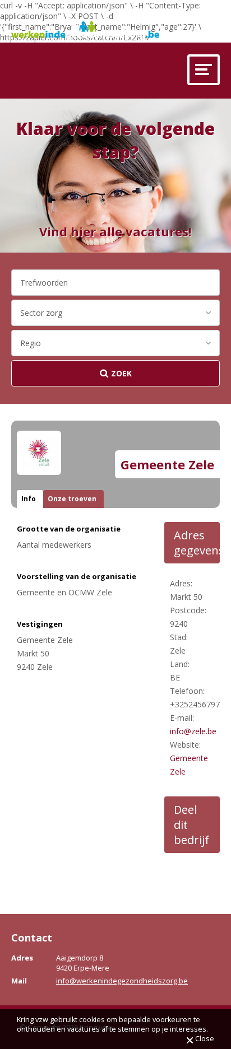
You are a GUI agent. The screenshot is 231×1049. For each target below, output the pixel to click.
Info (28, 498)
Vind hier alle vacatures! (115, 231)
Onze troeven (72, 498)
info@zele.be (193, 731)
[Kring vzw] (85, 30)
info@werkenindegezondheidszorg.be (122, 981)
